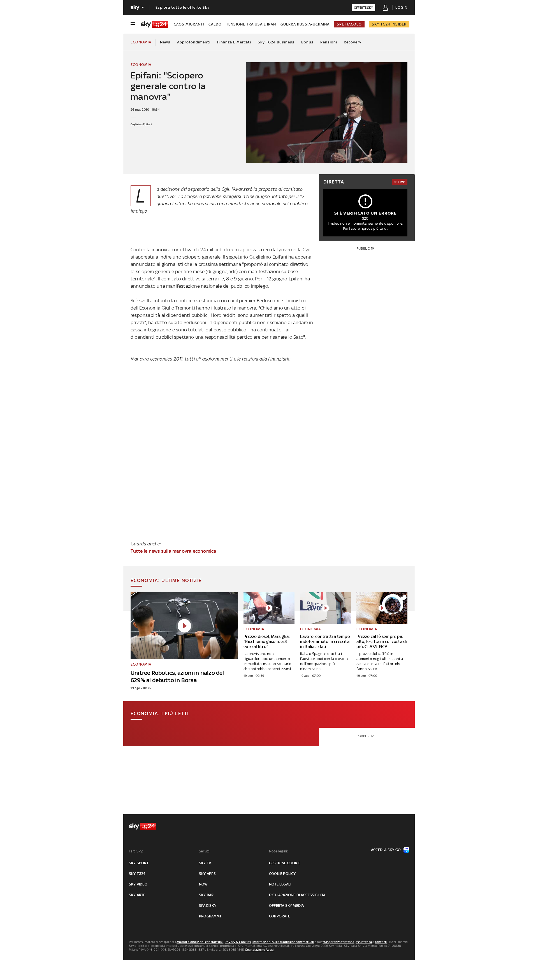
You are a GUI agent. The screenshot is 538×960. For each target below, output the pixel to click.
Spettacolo (349, 24)
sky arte (137, 895)
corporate (279, 916)
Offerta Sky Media (286, 905)
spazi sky (207, 905)
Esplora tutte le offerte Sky (183, 7)
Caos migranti (189, 24)
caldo (215, 24)
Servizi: (205, 851)
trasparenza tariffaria (338, 942)
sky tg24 (137, 873)
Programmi (210, 916)
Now (203, 884)
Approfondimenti (193, 42)
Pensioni (328, 42)
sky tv (205, 863)
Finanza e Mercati (234, 42)
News (165, 42)
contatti (381, 942)
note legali (280, 884)
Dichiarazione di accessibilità (297, 895)
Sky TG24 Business (276, 42)
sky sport (139, 863)
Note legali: (278, 851)
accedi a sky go (386, 850)
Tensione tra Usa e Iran (251, 24)
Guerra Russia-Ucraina (305, 24)
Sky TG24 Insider (389, 24)
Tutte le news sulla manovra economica (173, 551)
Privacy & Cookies (238, 942)
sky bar (206, 895)
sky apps (207, 873)
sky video (138, 884)
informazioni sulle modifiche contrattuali (283, 942)
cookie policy (282, 873)
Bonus (307, 42)
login (401, 7)
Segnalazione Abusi (260, 950)
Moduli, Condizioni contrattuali (200, 942)
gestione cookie (284, 863)
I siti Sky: (136, 851)
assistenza (364, 942)
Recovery (352, 42)
